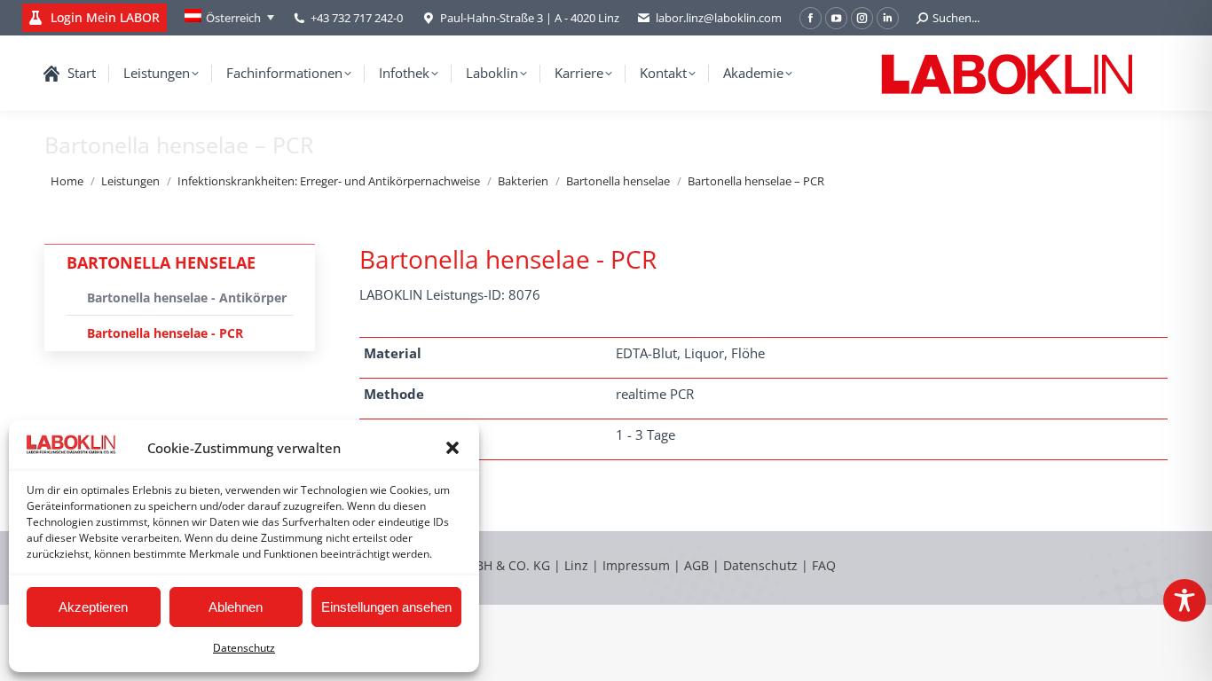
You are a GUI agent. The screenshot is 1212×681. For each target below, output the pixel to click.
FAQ (824, 565)
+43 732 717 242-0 (357, 18)
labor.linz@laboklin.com (719, 18)
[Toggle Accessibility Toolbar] (1184, 600)
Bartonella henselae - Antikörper (187, 297)
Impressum (636, 565)
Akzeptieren (93, 606)
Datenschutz (244, 647)
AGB (698, 565)
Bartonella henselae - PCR (165, 333)
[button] (452, 448)
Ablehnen (236, 606)
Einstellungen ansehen (386, 606)
